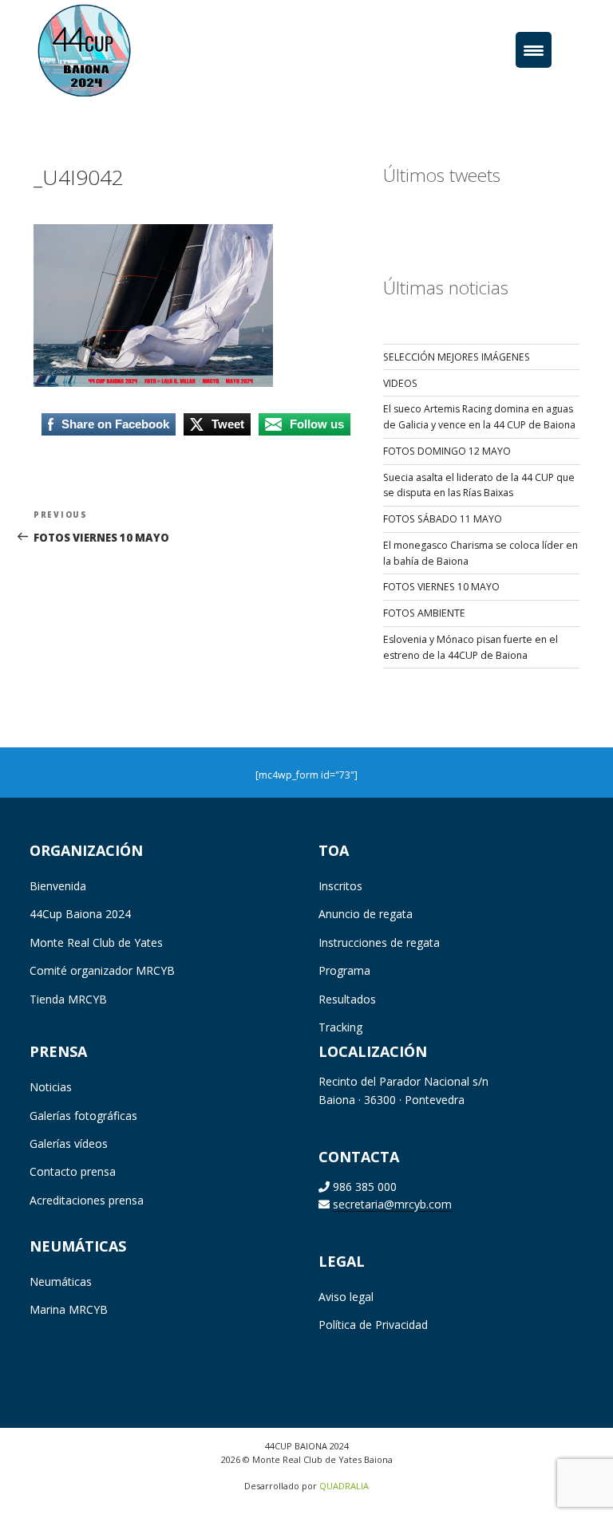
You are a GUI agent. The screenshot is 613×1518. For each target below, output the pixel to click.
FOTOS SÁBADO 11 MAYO (442, 519)
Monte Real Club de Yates (96, 942)
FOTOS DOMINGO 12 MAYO (447, 451)
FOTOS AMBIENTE (424, 613)
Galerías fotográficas (83, 1115)
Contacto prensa (73, 1171)
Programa (344, 970)
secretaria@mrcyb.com (392, 1204)
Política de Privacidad (373, 1324)
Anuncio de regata (365, 913)
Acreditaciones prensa (87, 1200)
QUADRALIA (344, 1486)
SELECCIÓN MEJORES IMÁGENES (456, 357)
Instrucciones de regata (379, 942)
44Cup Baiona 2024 (80, 913)
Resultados (347, 999)
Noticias (51, 1086)
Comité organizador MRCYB (102, 970)
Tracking (340, 1027)
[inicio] (108, 49)
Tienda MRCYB (68, 999)
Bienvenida (58, 885)
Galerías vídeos (69, 1143)
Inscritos (340, 885)
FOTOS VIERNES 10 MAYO (441, 586)
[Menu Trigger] (534, 50)
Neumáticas (61, 1281)
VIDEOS (400, 383)
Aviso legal (346, 1296)
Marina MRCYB (69, 1309)
